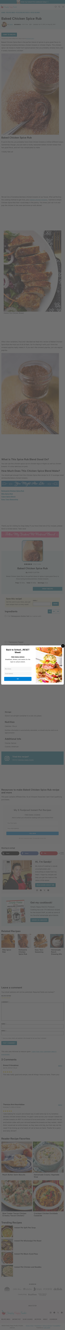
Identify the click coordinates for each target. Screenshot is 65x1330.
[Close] (63, 646)
